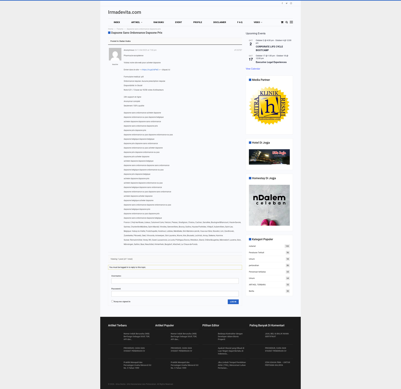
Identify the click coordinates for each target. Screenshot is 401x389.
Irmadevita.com (124, 12)
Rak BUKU (159, 22)
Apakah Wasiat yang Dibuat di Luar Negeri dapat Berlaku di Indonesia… (231, 351)
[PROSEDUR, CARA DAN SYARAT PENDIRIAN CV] (115, 352)
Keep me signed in (122, 302)
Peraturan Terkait (256, 252)
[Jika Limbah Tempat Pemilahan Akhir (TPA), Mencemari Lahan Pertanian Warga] (209, 366)
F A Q (239, 22)
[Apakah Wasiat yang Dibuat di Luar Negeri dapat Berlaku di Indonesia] (209, 352)
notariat (252, 246)
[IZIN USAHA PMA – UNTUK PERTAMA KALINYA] (256, 366)
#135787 (238, 50)
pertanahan (254, 265)
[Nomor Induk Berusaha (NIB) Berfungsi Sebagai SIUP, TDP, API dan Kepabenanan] (115, 337)
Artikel (135, 22)
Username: (116, 276)
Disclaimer (219, 22)
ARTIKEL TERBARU (257, 284)
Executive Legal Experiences (271, 62)
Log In (233, 302)
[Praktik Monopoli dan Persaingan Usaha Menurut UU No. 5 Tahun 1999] (115, 366)
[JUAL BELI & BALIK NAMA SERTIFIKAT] (256, 337)
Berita (251, 291)
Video (257, 22)
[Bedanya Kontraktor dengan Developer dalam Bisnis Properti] (209, 337)
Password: (116, 289)
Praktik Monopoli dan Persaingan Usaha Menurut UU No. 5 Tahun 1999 (137, 365)
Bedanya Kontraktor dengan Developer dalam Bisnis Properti (230, 336)
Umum (252, 259)
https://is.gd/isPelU (150, 70)
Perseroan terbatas (257, 272)
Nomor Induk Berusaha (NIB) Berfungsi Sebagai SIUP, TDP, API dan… (137, 336)
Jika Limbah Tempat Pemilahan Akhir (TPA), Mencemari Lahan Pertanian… (232, 365)
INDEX (117, 22)
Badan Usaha (125, 41)
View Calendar (253, 68)
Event (178, 22)
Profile (197, 22)
